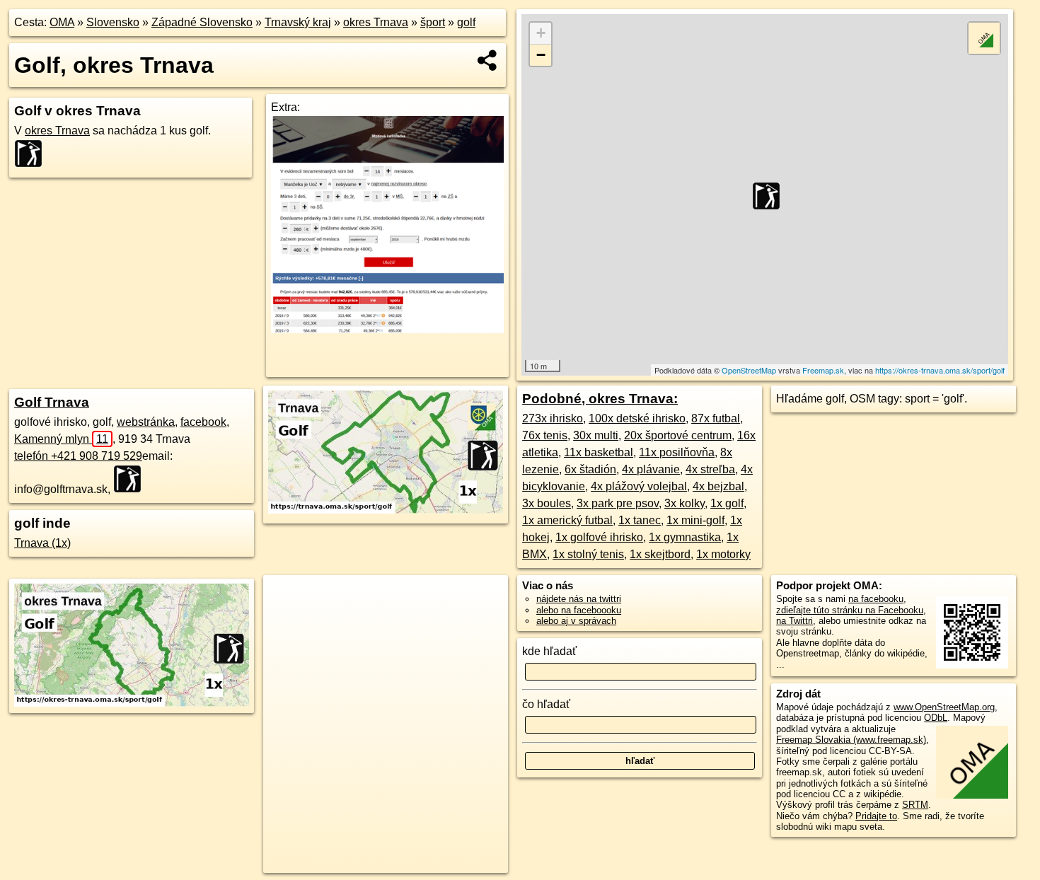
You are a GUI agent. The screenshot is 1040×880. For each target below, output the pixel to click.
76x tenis (544, 435)
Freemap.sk (823, 370)
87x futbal (715, 418)
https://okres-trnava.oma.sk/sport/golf (940, 370)
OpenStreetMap (749, 370)
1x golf (727, 503)
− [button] (540, 55)
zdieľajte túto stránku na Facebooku (849, 610)
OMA (62, 22)
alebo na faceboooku (578, 610)
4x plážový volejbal (639, 486)
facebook (203, 422)
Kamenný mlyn (61, 439)
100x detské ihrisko (637, 418)
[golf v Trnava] (385, 510)
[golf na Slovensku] (32, 153)
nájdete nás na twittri (578, 599)
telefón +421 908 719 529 (78, 456)
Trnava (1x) (42, 543)
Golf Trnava (51, 402)
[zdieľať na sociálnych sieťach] (487, 60)
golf (466, 22)
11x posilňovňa (677, 452)
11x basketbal (598, 452)
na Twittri (794, 620)
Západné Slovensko (202, 22)
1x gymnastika (685, 537)
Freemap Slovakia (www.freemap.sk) (851, 739)
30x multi (595, 435)
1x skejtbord (660, 554)
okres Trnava (375, 22)
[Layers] (984, 38)
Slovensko (112, 22)
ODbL (935, 717)
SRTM (915, 804)
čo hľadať (546, 704)
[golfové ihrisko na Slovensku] (131, 478)
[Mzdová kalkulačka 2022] (387, 329)
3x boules (546, 503)
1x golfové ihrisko (599, 537)
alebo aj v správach (576, 620)
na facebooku (875, 599)
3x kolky (684, 503)
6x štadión (590, 469)
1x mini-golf (695, 520)
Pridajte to (876, 816)
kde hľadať (549, 651)
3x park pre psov (618, 503)
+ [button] (540, 33)
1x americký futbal (567, 520)
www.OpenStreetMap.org (944, 707)
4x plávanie (651, 469)
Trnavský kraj (298, 22)
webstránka (146, 422)
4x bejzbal (718, 486)
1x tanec (639, 520)
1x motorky (723, 554)
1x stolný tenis (588, 554)
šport (432, 22)
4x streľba (710, 469)
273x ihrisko (552, 418)
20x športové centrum (678, 435)
